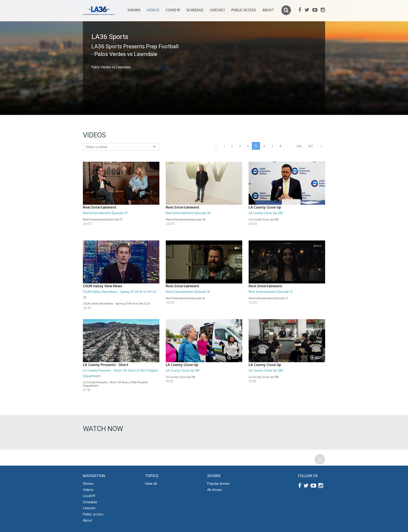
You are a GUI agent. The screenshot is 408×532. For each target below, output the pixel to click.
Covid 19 (173, 10)
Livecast (217, 10)
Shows (134, 10)
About (268, 10)
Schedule (194, 10)
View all (151, 483)
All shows (214, 490)
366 (299, 146)
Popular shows (218, 483)
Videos (153, 10)
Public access (243, 10)
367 (310, 146)
